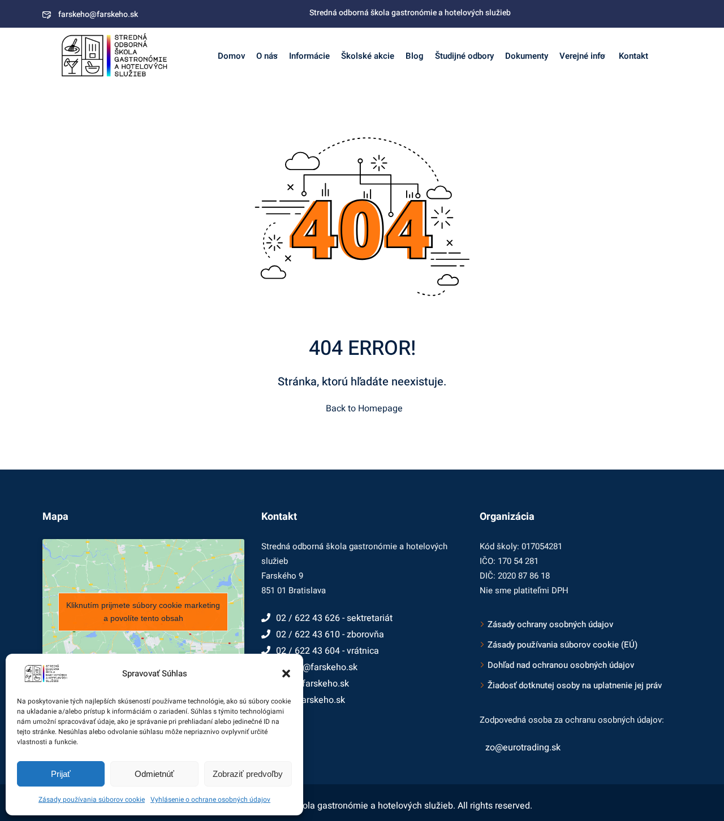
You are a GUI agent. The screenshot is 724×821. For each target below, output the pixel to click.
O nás (267, 56)
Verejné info (582, 56)
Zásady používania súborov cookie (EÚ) (562, 644)
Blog (415, 56)
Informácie (309, 56)
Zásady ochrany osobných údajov (550, 624)
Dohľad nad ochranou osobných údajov (561, 665)
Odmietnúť (154, 774)
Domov (231, 56)
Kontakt (632, 56)
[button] (286, 673)
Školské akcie (367, 56)
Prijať (61, 774)
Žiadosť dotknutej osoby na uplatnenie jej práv (575, 685)
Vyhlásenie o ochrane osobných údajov (210, 799)
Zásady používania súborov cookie (91, 799)
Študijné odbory (464, 56)
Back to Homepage (364, 408)
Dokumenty (526, 56)
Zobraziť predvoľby (248, 774)
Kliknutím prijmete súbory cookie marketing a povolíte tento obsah (143, 612)
